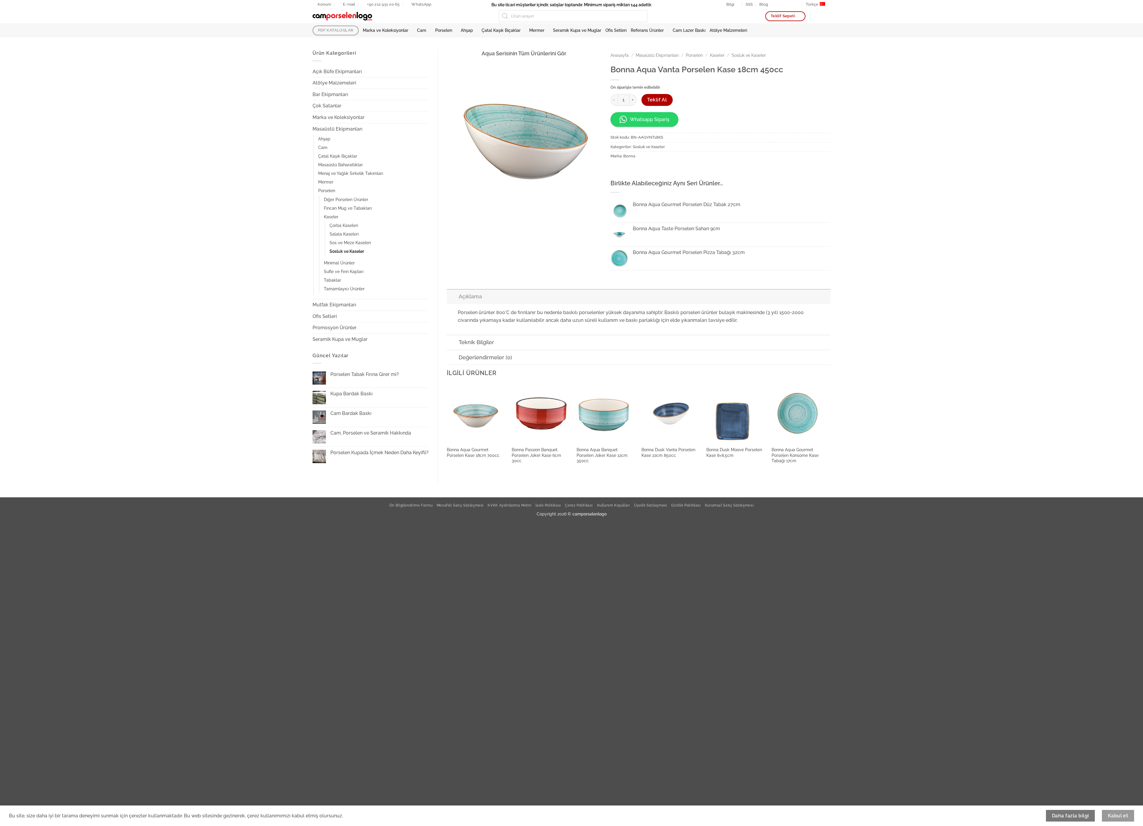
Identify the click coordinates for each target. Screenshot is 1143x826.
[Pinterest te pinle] (637, 169)
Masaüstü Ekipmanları (338, 129)
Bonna (629, 156)
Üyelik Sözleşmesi (650, 505)
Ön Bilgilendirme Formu (410, 505)
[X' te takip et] (785, 4)
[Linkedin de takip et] (791, 4)
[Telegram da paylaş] (659, 169)
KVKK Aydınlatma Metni (509, 505)
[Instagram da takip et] (780, 4)
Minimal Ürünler (339, 262)
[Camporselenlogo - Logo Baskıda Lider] (342, 16)
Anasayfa (619, 55)
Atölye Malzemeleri (728, 30)
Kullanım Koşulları (613, 505)
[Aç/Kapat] (425, 71)
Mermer (536, 30)
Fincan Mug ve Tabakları (348, 208)
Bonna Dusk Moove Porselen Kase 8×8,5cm (734, 452)
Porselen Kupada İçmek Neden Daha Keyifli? (379, 452)
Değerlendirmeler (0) (485, 357)
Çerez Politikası (579, 505)
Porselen (443, 30)
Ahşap (467, 30)
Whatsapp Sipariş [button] (649, 119)
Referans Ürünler (647, 30)
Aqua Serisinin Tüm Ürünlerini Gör (524, 53)
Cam (421, 30)
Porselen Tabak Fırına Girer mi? (364, 374)
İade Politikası (548, 505)
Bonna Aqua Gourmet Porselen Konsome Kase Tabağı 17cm (795, 455)
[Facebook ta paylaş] (616, 169)
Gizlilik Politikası (686, 505)
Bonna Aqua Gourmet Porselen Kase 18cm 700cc (473, 452)
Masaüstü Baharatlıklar (340, 164)
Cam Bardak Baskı (350, 413)
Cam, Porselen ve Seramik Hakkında (370, 433)
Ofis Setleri (616, 30)
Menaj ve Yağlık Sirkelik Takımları (350, 173)
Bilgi (730, 4)
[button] (827, 16)
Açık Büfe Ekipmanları (337, 71)
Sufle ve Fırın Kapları (343, 271)
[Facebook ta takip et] (774, 4)
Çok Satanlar (327, 106)
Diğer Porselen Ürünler (346, 199)
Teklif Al (657, 100)
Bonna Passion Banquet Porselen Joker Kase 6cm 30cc (536, 455)
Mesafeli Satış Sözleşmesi (460, 505)
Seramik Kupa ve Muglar (577, 30)
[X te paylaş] (626, 169)
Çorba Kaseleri (344, 225)
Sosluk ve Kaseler (347, 251)
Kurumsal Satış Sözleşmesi (729, 505)
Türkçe (812, 4)
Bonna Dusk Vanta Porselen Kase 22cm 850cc (668, 452)
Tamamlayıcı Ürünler (344, 288)
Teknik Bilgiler (476, 342)
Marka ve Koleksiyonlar (385, 30)
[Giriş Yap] (817, 16)
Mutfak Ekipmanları (334, 305)
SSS (749, 4)
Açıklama (470, 296)
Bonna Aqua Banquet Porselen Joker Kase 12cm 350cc (602, 455)
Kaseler (331, 216)
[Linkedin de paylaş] (648, 169)
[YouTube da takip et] (797, 4)
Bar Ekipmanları (330, 94)
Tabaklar (332, 280)
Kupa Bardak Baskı (351, 393)
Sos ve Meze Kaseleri (350, 242)
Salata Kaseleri (344, 233)
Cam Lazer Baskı (689, 30)
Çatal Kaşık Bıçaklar (501, 30)
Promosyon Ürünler (335, 327)
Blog (763, 4)
